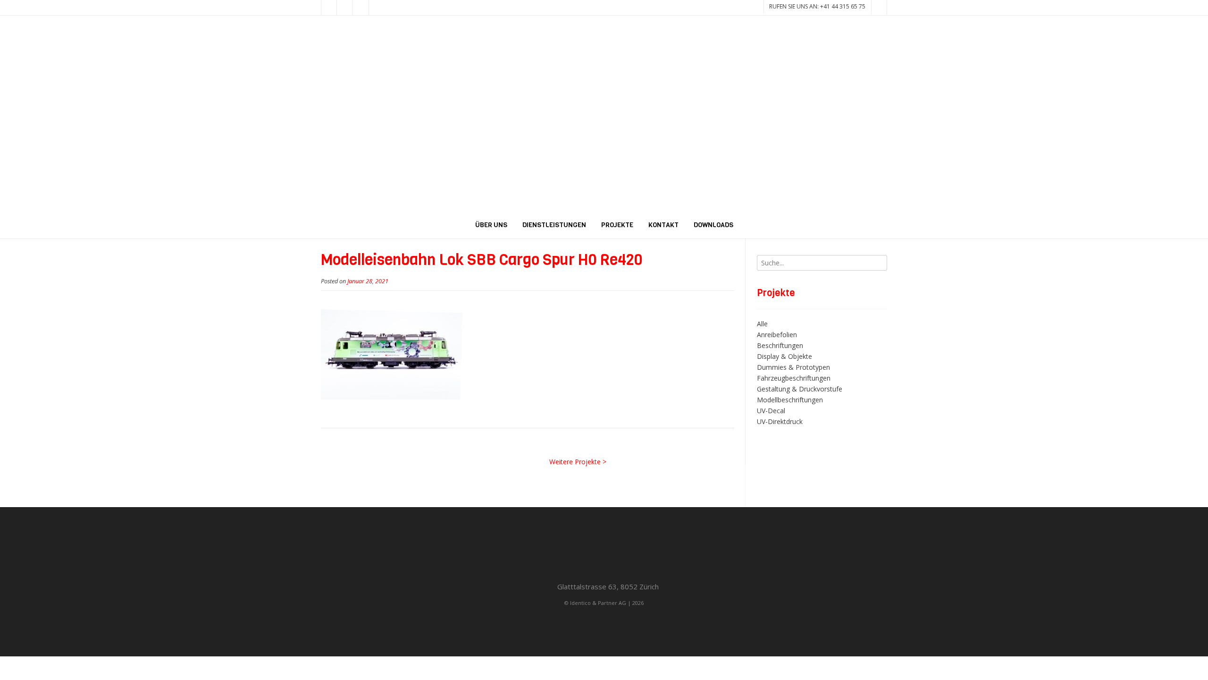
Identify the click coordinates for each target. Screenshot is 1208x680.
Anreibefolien (777, 334)
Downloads (713, 225)
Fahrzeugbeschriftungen (793, 378)
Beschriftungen (780, 345)
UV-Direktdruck (780, 421)
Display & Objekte (784, 356)
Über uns (491, 225)
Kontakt (663, 225)
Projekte (617, 225)
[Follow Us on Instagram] (361, 7)
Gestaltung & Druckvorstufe (799, 388)
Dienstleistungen (554, 225)
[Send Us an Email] (329, 7)
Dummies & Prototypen (793, 367)
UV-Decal (771, 410)
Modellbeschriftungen (790, 399)
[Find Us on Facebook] (345, 7)
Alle (762, 323)
